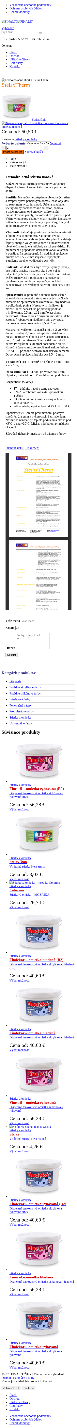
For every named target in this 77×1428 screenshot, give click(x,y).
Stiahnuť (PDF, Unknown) (22, 448)
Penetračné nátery (20, 705)
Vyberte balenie (13, 143)
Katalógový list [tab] (18, 162)
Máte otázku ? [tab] (18, 166)
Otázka (10, 648)
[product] (42, 760)
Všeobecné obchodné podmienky (30, 4)
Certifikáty (16, 63)
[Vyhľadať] (40, 32)
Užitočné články (19, 59)
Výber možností (19, 809)
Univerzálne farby (20, 723)
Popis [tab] (12, 158)
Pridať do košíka (12, 151)
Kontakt (14, 66)
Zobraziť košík (33, 151)
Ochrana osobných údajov (25, 8)
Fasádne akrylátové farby (25, 687)
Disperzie (15, 681)
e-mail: (10, 628)
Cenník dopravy (19, 12)
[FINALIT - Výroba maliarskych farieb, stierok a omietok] (17, 21)
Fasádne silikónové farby (25, 693)
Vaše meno (13, 620)
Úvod (13, 52)
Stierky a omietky (26, 139)
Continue (29, 1388)
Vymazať (55, 143)
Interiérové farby (19, 699)
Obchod (14, 55)
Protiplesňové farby (21, 711)
